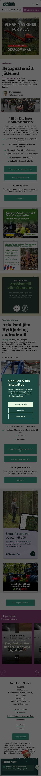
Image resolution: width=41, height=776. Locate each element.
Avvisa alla (20, 416)
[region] (20, 388)
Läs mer (21, 396)
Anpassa (20, 410)
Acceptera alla (21, 404)
